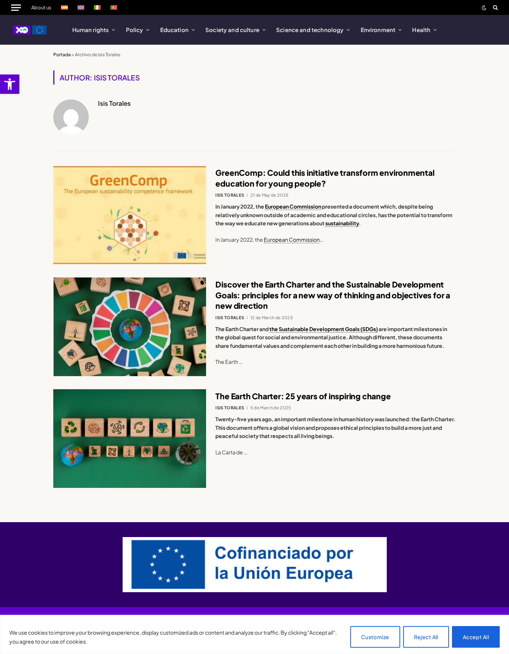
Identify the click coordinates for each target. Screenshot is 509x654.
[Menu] (16, 7)
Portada (62, 54)
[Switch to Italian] (97, 7)
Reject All (426, 637)
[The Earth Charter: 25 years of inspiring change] (129, 438)
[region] (254, 634)
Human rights (90, 29)
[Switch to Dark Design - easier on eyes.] (484, 7)
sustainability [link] (342, 223)
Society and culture (232, 29)
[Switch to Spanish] (64, 7)
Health (421, 29)
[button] (9, 84)
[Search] (494, 7)
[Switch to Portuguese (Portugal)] (113, 7)
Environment (378, 29)
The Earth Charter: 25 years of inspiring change (303, 396)
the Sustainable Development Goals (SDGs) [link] (323, 329)
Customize (375, 637)
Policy (134, 29)
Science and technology (310, 29)
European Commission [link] (293, 206)
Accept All (476, 637)
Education (174, 29)
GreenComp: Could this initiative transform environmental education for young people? (324, 178)
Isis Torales (114, 103)
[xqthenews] (30, 30)
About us (41, 7)
